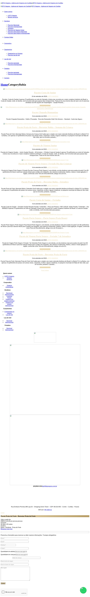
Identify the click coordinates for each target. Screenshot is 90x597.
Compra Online (8, 37)
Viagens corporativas (9, 286)
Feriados (6, 68)
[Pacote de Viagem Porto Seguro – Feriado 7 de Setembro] (45, 232)
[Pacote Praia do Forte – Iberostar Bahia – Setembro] (45, 178)
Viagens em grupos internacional (9, 304)
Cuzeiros (9, 296)
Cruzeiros (10, 28)
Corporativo (7, 43)
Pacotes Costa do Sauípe (45, 93)
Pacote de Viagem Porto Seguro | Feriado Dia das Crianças (45, 164)
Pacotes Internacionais (15, 27)
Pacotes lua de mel (14, 55)
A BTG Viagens (12, 15)
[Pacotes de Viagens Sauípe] (45, 142)
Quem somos (8, 11)
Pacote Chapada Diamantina (45, 112)
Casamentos (8, 49)
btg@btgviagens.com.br (49, 486)
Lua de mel (7, 59)
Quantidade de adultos (8, 551)
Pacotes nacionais (13, 63)
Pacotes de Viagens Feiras (16, 30)
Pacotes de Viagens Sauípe (45, 145)
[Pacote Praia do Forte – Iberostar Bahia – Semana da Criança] (45, 123)
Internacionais (9, 294)
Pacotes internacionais (15, 65)
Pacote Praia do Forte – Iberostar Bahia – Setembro (45, 182)
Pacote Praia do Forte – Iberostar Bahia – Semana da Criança (45, 127)
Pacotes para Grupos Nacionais (17, 32)
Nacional (9, 321)
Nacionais (9, 293)
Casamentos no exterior (9, 312)
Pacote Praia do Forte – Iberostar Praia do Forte (45, 254)
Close (2, 512)
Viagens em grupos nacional (9, 300)
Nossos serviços (13, 17)
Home (4, 84)
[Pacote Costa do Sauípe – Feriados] (45, 196)
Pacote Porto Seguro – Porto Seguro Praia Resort (45, 218)
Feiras (9, 297)
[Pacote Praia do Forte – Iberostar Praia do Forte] (45, 251)
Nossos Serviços (9, 278)
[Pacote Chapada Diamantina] (45, 108)
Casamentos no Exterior (15, 53)
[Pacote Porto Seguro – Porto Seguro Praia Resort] (45, 214)
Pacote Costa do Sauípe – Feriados (45, 200)
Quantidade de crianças (8, 554)
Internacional (9, 322)
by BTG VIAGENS (52, 96)
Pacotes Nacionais (13, 25)
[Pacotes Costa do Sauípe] (45, 89)
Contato (6, 78)
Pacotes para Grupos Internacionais (19, 33)
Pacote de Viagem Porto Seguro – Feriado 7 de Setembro (45, 236)
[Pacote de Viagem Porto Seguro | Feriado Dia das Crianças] (45, 160)
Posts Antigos (45, 270)
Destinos (7, 21)
